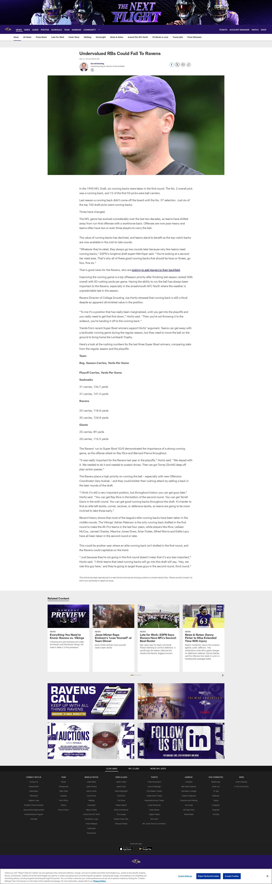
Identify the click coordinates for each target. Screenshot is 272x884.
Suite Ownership (154, 805)
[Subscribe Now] (91, 701)
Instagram (216, 805)
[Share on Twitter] (177, 66)
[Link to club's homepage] (8, 29)
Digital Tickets (154, 814)
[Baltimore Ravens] (136, 862)
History (63, 805)
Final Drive (121, 796)
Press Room (91, 833)
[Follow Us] (181, 741)
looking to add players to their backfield (156, 270)
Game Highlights (121, 791)
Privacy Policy (99, 881)
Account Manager (154, 786)
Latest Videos (121, 782)
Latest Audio (121, 786)
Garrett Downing (97, 64)
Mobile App (216, 782)
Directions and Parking (188, 800)
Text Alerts (154, 819)
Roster (63, 782)
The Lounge (121, 814)
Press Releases (91, 824)
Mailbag (91, 800)
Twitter (215, 800)
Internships (33, 791)
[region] (136, 876)
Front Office (63, 800)
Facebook (215, 796)
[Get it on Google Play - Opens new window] (145, 850)
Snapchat (215, 810)
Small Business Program (33, 814)
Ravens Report (121, 805)
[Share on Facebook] (171, 66)
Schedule (188, 782)
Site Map (33, 819)
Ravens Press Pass (121, 819)
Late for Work (91, 791)
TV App (216, 791)
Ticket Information (154, 782)
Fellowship (34, 796)
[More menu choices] (99, 29)
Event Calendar (241, 782)
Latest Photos (91, 786)
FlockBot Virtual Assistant (33, 805)
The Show (121, 800)
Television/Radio (121, 824)
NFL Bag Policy (189, 810)
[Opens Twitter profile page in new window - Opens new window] (92, 70)
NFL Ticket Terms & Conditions (154, 824)
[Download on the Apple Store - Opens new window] (126, 849)
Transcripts (91, 828)
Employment (34, 786)
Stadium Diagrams (189, 796)
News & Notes (91, 810)
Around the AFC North (91, 814)
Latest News (91, 782)
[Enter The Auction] (91, 741)
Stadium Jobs (33, 800)
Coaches (63, 796)
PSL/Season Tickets (154, 791)
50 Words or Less (91, 819)
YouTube (216, 814)
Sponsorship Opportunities (33, 810)
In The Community (241, 786)
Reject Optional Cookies (208, 876)
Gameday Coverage (188, 791)
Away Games (154, 810)
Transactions (63, 786)
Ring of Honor (63, 810)
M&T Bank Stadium (188, 786)
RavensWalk (188, 814)
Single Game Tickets (154, 796)
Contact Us (33, 782)
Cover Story (91, 796)
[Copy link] (188, 64)
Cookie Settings (185, 876)
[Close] (267, 876)
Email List (216, 786)
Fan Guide (189, 805)
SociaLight (91, 805)
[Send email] (183, 66)
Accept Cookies (232, 876)
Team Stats (63, 791)
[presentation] (223, 675)
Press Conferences (121, 810)
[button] (132, 675)
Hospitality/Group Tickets (154, 800)
